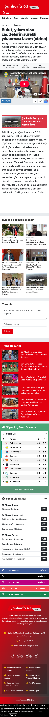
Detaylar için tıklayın (24, 489)
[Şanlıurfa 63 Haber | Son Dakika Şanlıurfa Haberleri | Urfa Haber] (21, 6)
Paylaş (7, 101)
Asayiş (24, 18)
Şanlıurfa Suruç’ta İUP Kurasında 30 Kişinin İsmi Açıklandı (35, 290)
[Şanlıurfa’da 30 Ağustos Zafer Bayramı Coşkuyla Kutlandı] (12, 230)
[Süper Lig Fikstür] (45, 499)
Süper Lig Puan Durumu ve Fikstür (11, 684)
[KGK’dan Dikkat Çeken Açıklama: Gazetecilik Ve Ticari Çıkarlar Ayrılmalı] (12, 255)
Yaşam (34, 18)
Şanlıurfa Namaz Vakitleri (12, 676)
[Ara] (4, 13)
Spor (16, 18)
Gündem (6, 18)
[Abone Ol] (46, 101)
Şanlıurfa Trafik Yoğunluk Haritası (33, 676)
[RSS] (36, 656)
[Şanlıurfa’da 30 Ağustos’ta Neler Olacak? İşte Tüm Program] (36, 255)
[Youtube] (27, 656)
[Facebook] (13, 656)
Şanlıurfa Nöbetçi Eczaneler (12, 669)
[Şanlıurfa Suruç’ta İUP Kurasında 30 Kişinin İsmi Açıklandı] (36, 280)
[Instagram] (22, 656)
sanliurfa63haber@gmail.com (26, 646)
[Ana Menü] (7, 13)
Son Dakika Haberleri (14, 691)
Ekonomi (44, 18)
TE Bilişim (30, 700)
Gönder (7, 331)
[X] (18, 656)
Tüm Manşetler (35, 683)
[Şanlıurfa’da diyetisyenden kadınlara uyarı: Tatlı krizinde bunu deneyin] (36, 230)
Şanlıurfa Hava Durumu (33, 669)
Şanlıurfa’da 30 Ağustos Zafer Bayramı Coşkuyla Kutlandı (12, 240)
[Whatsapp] (31, 656)
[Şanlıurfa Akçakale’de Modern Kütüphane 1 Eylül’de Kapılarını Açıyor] (12, 280)
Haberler (6, 25)
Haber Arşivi (34, 691)
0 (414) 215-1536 (26, 641)
